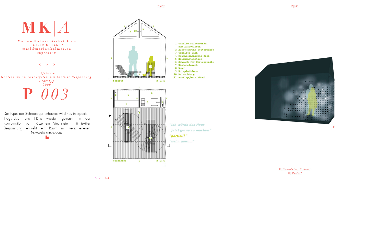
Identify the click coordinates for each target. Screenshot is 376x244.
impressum (47, 53)
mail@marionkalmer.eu (47, 49)
